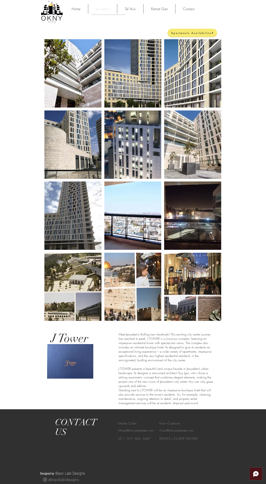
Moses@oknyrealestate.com (136, 430)
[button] (72, 73)
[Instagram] (45, 479)
